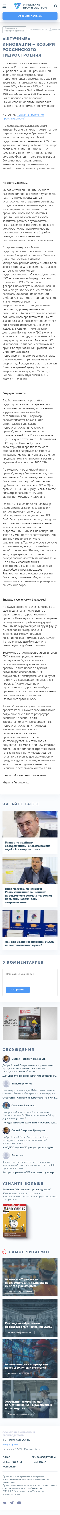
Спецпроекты (12, 1461)
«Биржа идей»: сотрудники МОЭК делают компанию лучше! (29, 943)
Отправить (18, 989)
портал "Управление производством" (23, 116)
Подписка (39, 1461)
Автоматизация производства (21, 1373)
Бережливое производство (20, 1292)
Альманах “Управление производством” (26, 1189)
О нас (6, 1457)
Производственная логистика (21, 1414)
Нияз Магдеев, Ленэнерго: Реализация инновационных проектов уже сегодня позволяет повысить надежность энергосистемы (28, 895)
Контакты (9, 1466)
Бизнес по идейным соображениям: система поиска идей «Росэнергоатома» (27, 846)
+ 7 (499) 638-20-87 (16, 1440)
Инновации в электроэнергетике (14, 29)
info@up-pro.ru (10, 1444)
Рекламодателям (44, 1457)
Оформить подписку (30, 15)
